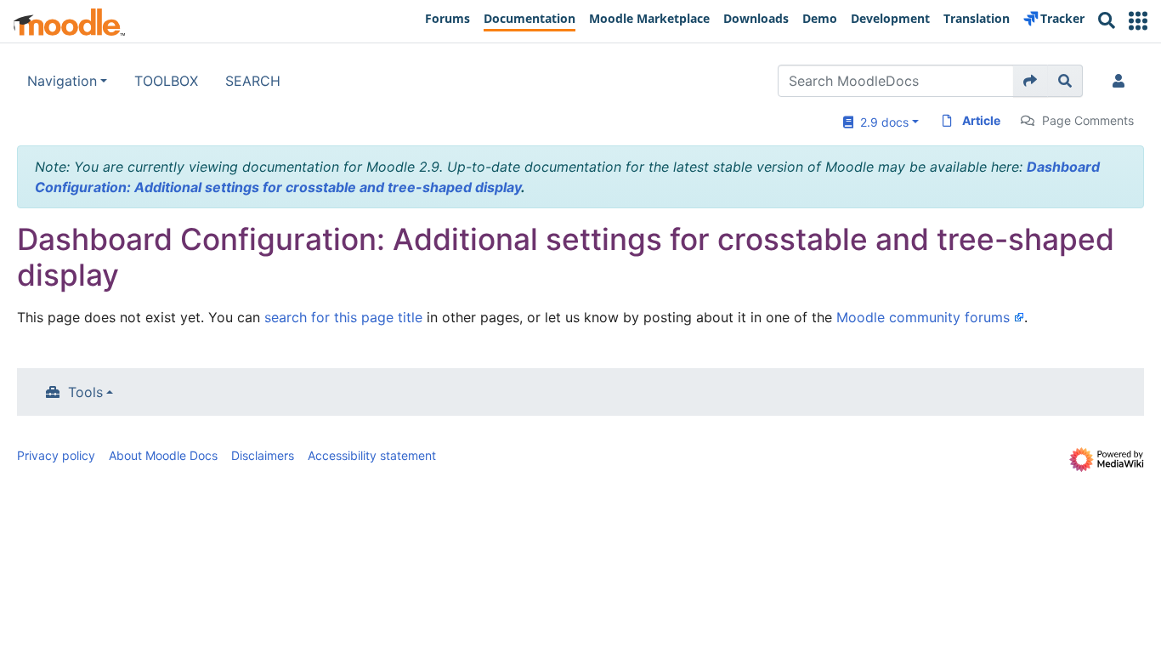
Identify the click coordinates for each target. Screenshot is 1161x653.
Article (981, 120)
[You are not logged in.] (1122, 81)
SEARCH (252, 80)
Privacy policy (56, 455)
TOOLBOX (166, 80)
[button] (1138, 20)
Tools (85, 391)
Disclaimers (262, 455)
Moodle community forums (923, 317)
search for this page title (343, 317)
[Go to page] (1030, 81)
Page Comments (1088, 120)
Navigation (62, 80)
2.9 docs (881, 122)
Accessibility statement (372, 455)
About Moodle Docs (163, 455)
